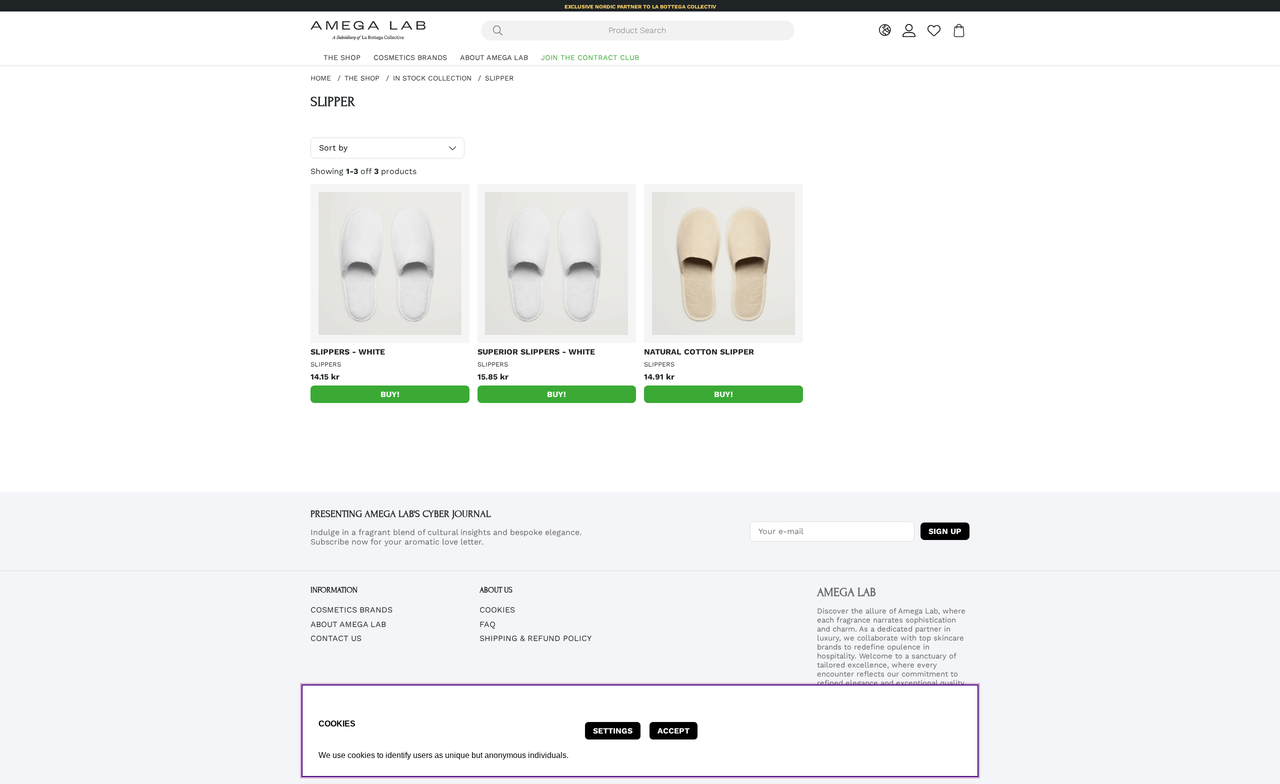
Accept (674, 731)
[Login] (909, 30)
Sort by (333, 147)
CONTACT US (336, 638)
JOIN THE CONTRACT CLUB (590, 58)
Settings (612, 731)
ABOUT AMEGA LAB (494, 58)
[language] (884, 31)
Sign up (945, 531)
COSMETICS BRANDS (410, 58)
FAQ (488, 624)
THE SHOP (342, 58)
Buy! (390, 394)
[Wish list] (934, 30)
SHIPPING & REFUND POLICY (536, 638)
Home (320, 78)
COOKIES (497, 609)
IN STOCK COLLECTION (432, 78)
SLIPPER (499, 78)
